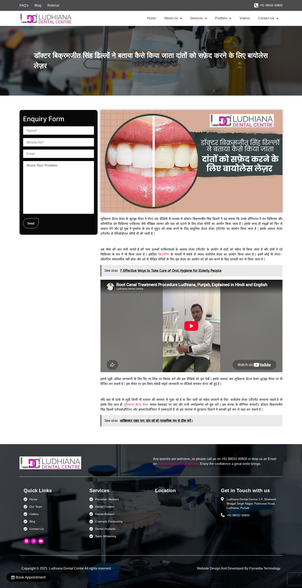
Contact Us (266, 18)
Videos (245, 18)
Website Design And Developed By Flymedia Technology (238, 568)
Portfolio (221, 18)
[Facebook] (26, 541)
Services (196, 18)
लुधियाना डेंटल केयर (136, 405)
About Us (171, 18)
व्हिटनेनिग (163, 254)
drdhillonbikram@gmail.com (178, 464)
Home (151, 18)
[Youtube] (41, 541)
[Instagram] (34, 541)
